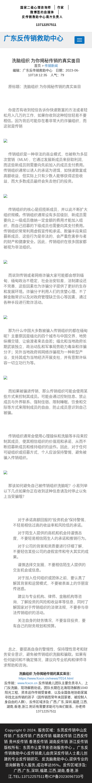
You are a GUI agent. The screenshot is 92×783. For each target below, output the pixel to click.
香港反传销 (38, 741)
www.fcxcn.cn (27, 683)
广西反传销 (42, 735)
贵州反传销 (18, 741)
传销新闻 (51, 65)
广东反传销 (22, 735)
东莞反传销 (66, 729)
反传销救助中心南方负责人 (42, 17)
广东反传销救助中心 (33, 38)
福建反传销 (62, 735)
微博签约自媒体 (42, 12)
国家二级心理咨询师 (35, 7)
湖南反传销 (58, 741)
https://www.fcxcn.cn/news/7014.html (46, 678)
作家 (60, 7)
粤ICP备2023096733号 (64, 776)
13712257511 (46, 24)
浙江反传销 (78, 741)
